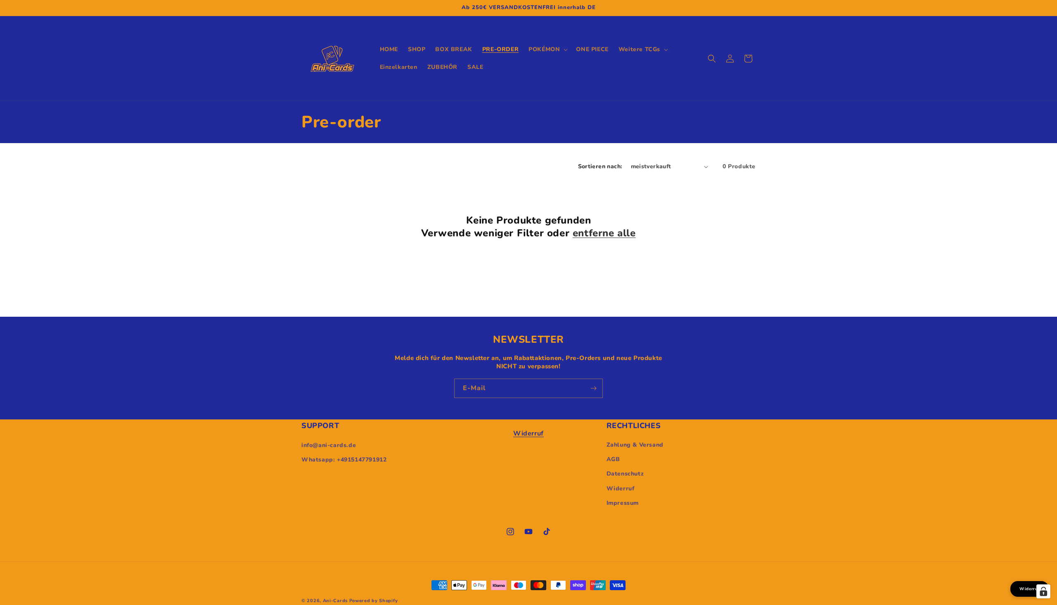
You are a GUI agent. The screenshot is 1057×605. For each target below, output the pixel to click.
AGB (613, 460)
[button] (547, 49)
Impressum (623, 503)
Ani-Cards (335, 601)
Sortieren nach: (600, 166)
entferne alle (604, 233)
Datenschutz (625, 474)
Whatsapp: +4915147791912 (343, 460)
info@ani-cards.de (328, 445)
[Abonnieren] (593, 388)
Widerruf (528, 433)
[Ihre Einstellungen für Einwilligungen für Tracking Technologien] (1043, 591)
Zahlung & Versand (635, 445)
